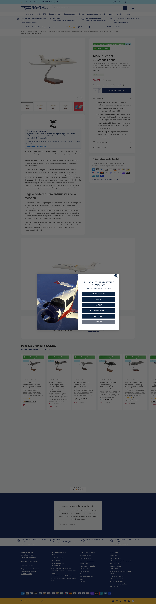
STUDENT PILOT (98, 294)
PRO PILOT (98, 305)
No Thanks (98, 322)
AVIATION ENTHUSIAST (98, 310)
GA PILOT (98, 299)
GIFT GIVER (98, 316)
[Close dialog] (116, 276)
